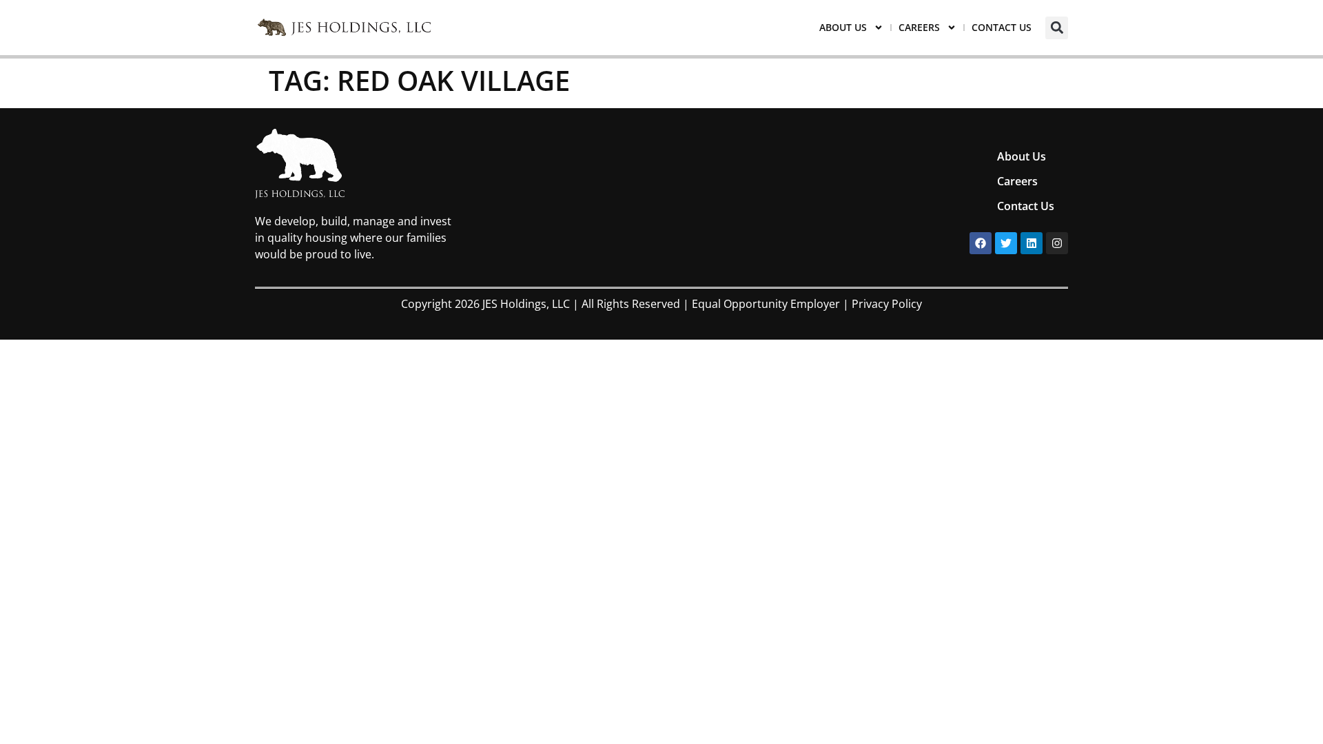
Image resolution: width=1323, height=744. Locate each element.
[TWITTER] (1006, 243)
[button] (1056, 28)
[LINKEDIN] (1032, 243)
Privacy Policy (887, 303)
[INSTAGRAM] (1057, 243)
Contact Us (1002, 27)
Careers (919, 27)
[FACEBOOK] (981, 243)
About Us (843, 27)
